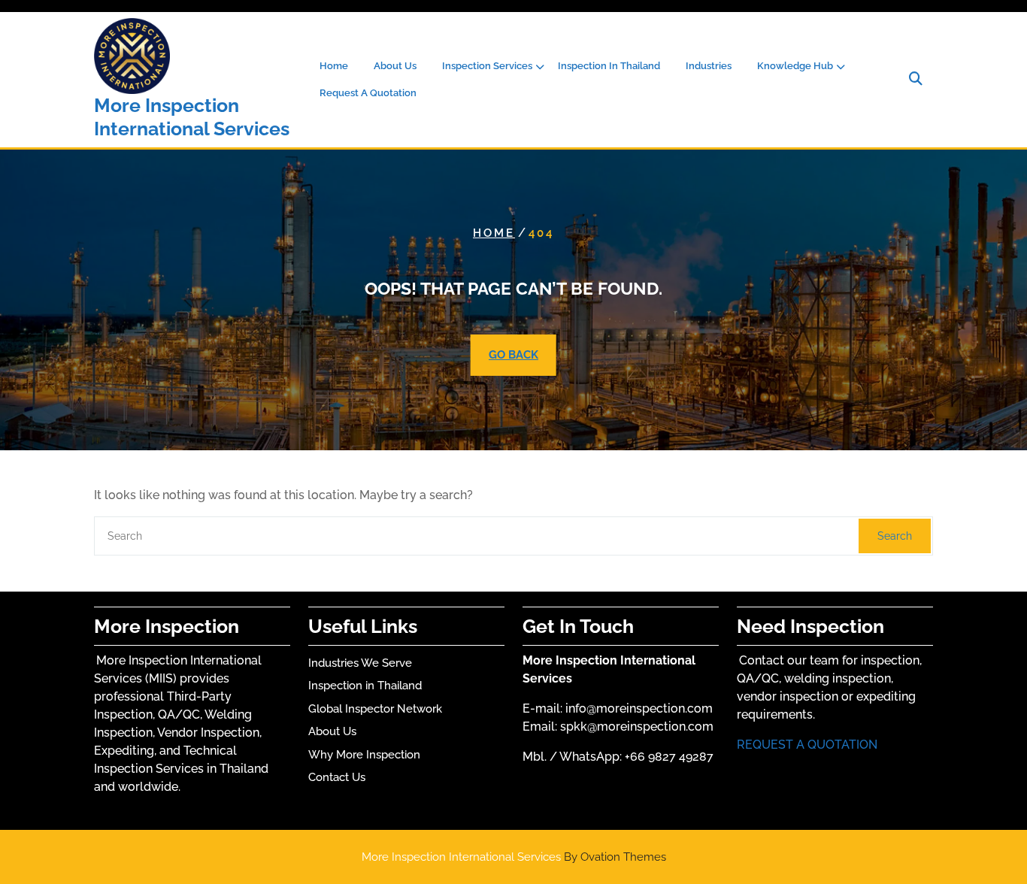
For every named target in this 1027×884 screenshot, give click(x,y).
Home (334, 65)
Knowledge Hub (795, 65)
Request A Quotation (368, 92)
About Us (395, 65)
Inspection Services (487, 65)
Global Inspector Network (375, 709)
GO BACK (513, 355)
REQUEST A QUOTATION (807, 744)
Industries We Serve (360, 663)
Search (894, 536)
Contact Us (336, 777)
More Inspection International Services (191, 117)
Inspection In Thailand (609, 65)
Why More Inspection (364, 754)
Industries (709, 65)
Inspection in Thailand (365, 685)
